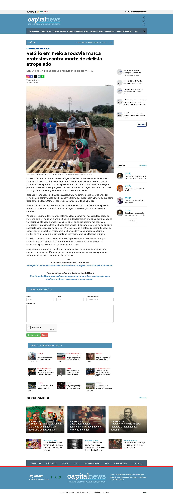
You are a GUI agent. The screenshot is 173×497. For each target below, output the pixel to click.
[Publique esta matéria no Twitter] (35, 76)
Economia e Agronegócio (74, 31)
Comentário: (30, 304)
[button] (145, 30)
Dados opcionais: (92, 296)
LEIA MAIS (141, 124)
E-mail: (58, 296)
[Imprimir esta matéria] (39, 76)
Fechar (44, 335)
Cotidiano (56, 31)
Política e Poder (34, 31)
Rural (86, 31)
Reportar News (42, 276)
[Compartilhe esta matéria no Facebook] (31, 76)
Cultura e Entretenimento (124, 31)
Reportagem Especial (96, 31)
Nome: (28, 296)
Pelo (32, 276)
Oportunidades (109, 31)
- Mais (136, 31)
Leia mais (31, 352)
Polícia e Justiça (46, 31)
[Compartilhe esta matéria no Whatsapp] (42, 76)
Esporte (62, 31)
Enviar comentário (33, 335)
